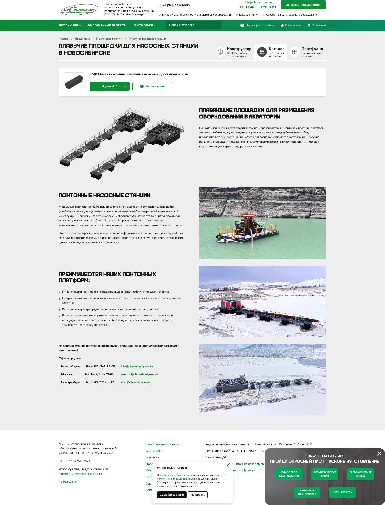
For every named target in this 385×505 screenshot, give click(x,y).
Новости (152, 464)
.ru (151, 366)
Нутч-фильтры (342, 492)
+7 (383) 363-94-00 (176, 5)
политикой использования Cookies (178, 478)
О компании (154, 450)
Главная (63, 38)
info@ (125, 366)
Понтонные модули (109, 38)
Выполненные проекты (162, 444)
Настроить (198, 494)
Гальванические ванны (360, 474)
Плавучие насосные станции (147, 38)
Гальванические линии (325, 474)
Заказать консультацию (303, 4)
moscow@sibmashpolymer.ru (139, 374)
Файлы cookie (68, 481)
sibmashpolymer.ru (260, 7)
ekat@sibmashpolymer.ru (137, 382)
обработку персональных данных (80, 474)
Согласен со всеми (172, 494)
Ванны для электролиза (307, 492)
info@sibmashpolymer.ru (260, 2)
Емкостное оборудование (289, 474)
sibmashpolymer (139, 366)
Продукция (82, 38)
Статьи (151, 470)
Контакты (153, 457)
